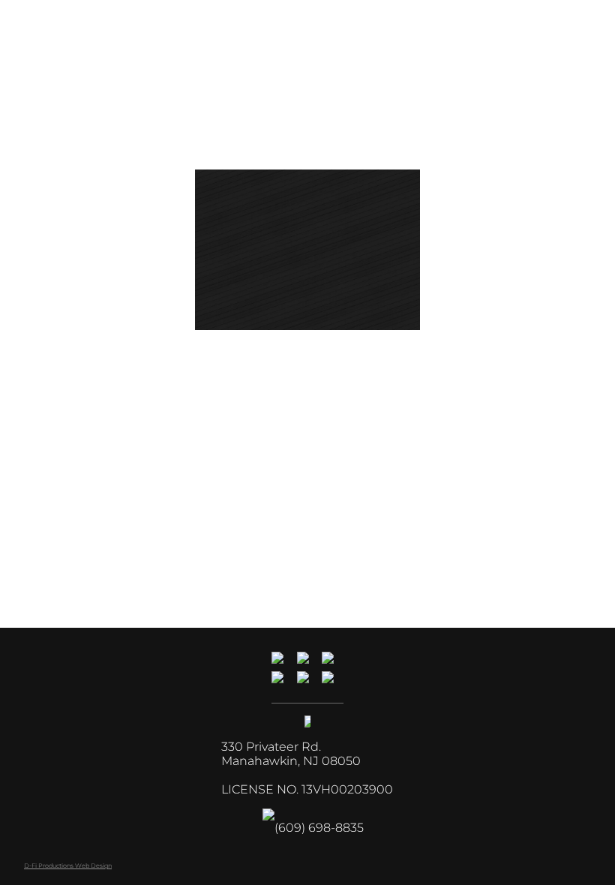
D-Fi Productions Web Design (68, 865)
